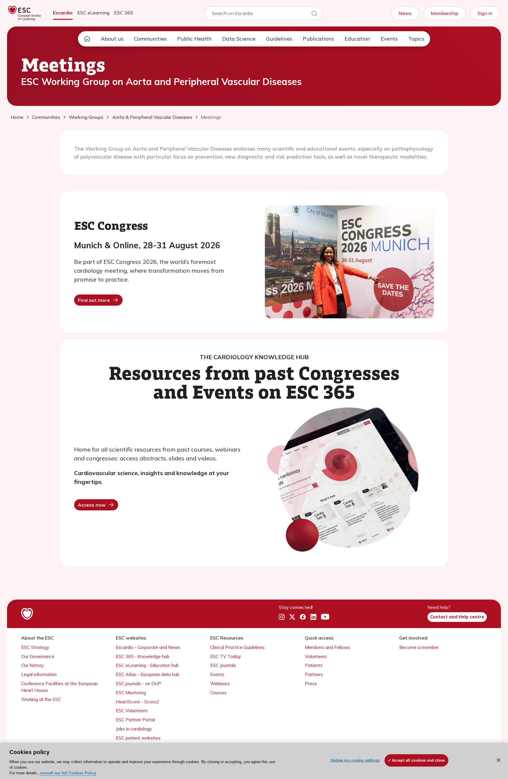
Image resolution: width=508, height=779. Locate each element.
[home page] (87, 38)
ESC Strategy (35, 647)
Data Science (238, 38)
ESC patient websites (138, 738)
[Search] (314, 14)
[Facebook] (303, 617)
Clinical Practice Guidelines (237, 647)
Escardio (63, 13)
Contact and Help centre (457, 617)
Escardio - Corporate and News (148, 647)
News (405, 13)
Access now (92, 505)
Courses (218, 692)
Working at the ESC (41, 699)
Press (311, 683)
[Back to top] (489, 736)
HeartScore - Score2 (137, 702)
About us (112, 38)
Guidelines (279, 38)
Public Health (194, 38)
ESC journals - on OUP (138, 683)
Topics (416, 38)
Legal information (39, 674)
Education (357, 38)
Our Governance (37, 656)
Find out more (94, 300)
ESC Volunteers (132, 710)
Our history (32, 665)
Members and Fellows (327, 647)
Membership (444, 13)
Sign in (484, 13)
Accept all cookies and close (418, 760)
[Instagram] (282, 617)
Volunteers (316, 656)
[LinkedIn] (313, 617)
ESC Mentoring (131, 692)
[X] (292, 617)
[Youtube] (325, 617)
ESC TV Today (225, 656)
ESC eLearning (93, 13)
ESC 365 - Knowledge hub (142, 656)
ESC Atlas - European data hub (147, 674)
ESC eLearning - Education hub (147, 665)
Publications (318, 38)
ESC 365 (123, 13)
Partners (314, 674)
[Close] (498, 760)
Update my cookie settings (355, 760)
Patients (313, 665)
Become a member (419, 647)
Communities (150, 38)
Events (389, 38)
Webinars (220, 683)
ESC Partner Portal (135, 720)
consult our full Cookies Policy (68, 773)
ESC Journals (223, 665)
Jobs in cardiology (134, 729)
